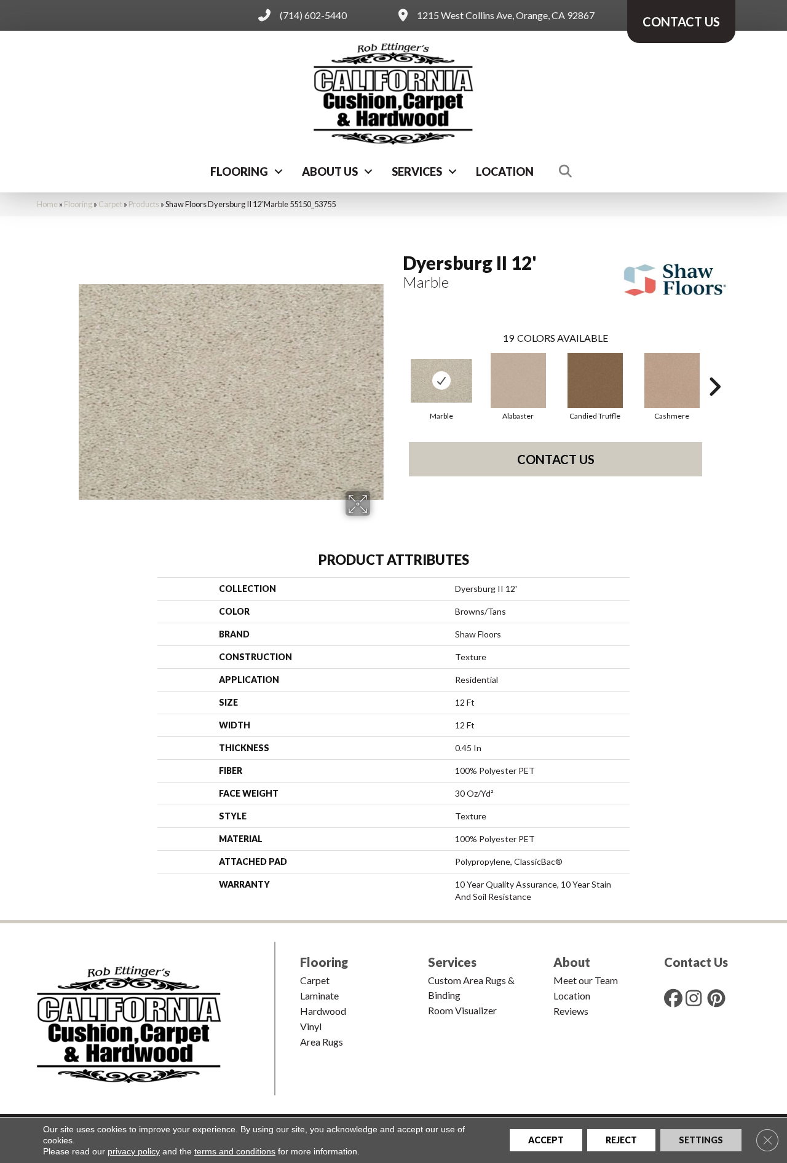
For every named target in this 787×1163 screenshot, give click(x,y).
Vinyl (311, 1026)
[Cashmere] (672, 380)
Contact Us (556, 459)
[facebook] (675, 997)
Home (47, 204)
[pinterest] (718, 997)
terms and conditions (234, 1151)
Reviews (570, 1011)
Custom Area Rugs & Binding (471, 987)
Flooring (239, 171)
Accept (546, 1140)
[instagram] (697, 997)
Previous (396, 368)
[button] (278, 171)
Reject (621, 1140)
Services (417, 171)
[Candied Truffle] (595, 380)
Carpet (110, 204)
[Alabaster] (518, 380)
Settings (701, 1140)
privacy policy (134, 1151)
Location (505, 171)
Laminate (319, 995)
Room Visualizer (462, 1010)
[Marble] (441, 381)
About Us (330, 171)
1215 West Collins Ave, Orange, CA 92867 (506, 15)
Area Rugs (321, 1041)
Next (714, 368)
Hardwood (323, 1011)
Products (144, 204)
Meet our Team (585, 980)
